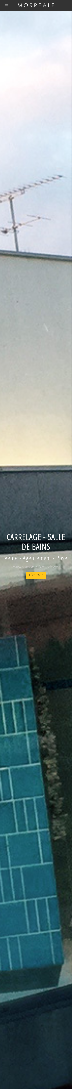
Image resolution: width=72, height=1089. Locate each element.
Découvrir (36, 575)
